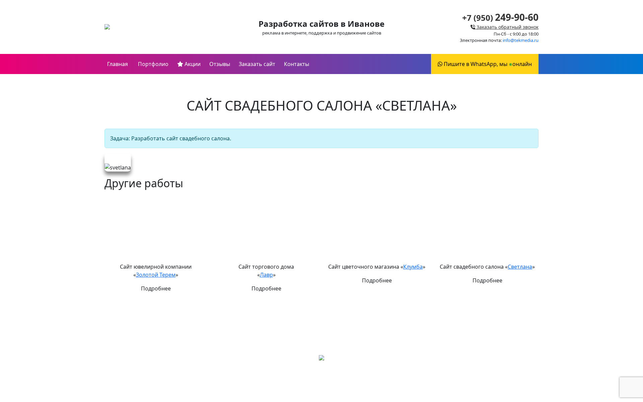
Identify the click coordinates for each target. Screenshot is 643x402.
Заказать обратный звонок (507, 27)
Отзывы (219, 64)
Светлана (520, 266)
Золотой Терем (155, 274)
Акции (192, 64)
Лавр (266, 274)
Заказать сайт (257, 64)
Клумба (413, 266)
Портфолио (152, 64)
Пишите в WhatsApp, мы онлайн (487, 64)
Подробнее (156, 288)
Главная (117, 64)
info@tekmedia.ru (521, 40)
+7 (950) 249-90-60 (321, 380)
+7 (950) (500, 17)
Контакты (296, 64)
